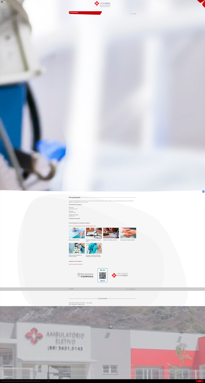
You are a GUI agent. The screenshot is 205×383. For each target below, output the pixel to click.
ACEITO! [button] (199, 381)
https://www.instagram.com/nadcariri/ (76, 264)
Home (131, 13)
